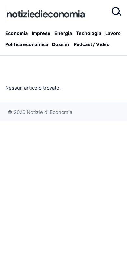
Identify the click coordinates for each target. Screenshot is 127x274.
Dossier (61, 44)
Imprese (41, 33)
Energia (63, 33)
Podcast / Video (92, 44)
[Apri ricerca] (116, 12)
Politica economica (26, 44)
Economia (16, 33)
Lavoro (113, 33)
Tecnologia (88, 33)
